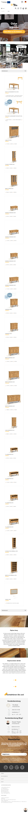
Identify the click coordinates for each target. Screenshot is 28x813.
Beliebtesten (5, 71)
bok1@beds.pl (7, 793)
